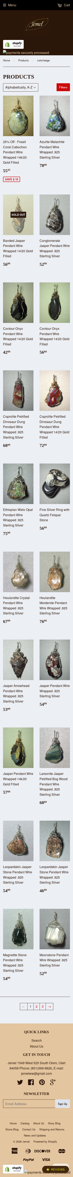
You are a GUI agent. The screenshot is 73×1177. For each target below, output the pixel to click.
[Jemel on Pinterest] (42, 1083)
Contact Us (28, 1129)
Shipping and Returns (51, 1129)
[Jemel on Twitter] (20, 1083)
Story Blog (54, 1123)
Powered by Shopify (45, 1141)
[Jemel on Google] (53, 1083)
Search (36, 1040)
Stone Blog (11, 1129)
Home (6, 60)
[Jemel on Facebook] (31, 1083)
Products (23, 60)
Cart (66, 5)
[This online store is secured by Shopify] (13, 47)
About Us (36, 1046)
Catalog (24, 1123)
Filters (63, 87)
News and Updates (35, 1135)
